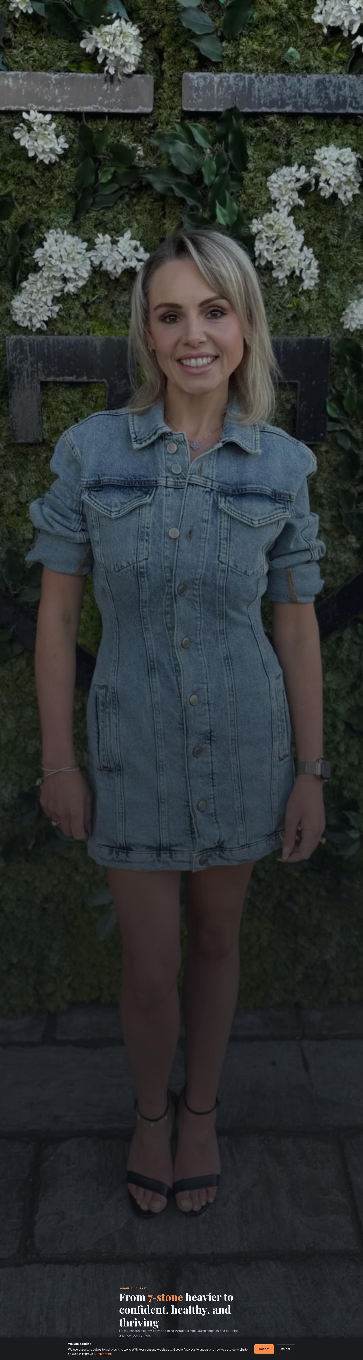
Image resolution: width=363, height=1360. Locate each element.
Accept (264, 1349)
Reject (285, 1349)
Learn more (104, 1354)
